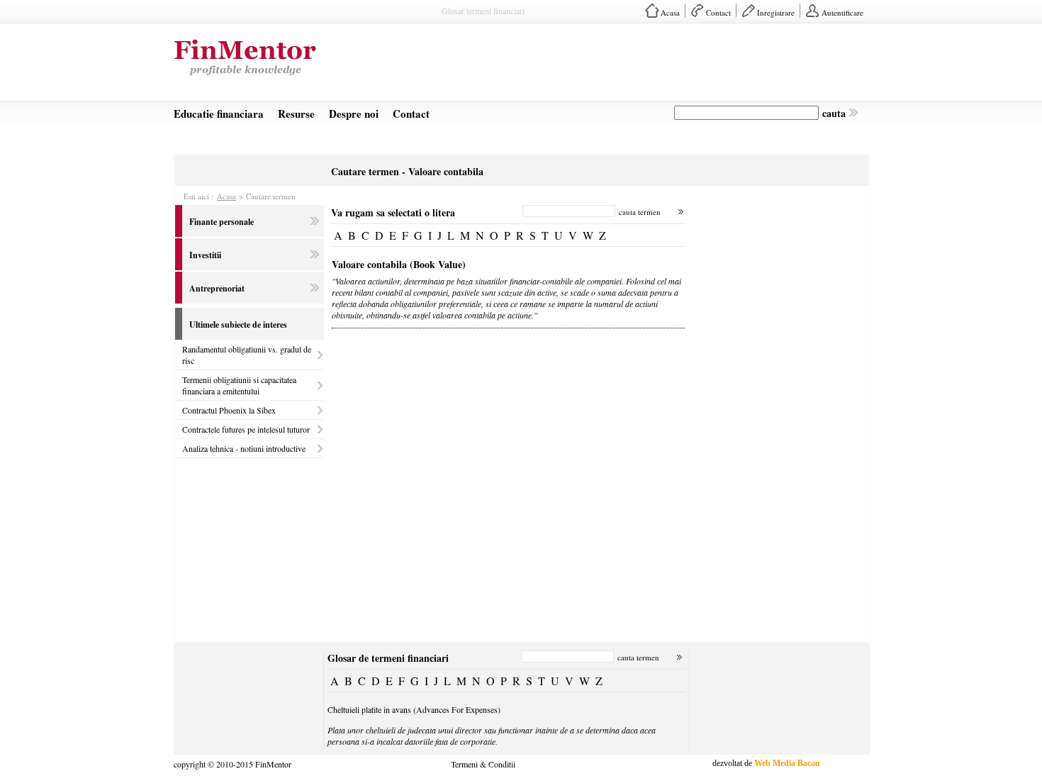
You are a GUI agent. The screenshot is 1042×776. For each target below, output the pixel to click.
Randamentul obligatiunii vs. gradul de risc (246, 354)
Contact (718, 12)
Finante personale (221, 222)
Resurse (296, 113)
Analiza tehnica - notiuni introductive (244, 448)
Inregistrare (776, 12)
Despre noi (354, 113)
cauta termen (640, 211)
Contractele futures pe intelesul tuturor (246, 429)
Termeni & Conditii (483, 763)
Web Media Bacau (787, 763)
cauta (834, 113)
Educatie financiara (219, 113)
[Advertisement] (610, 67)
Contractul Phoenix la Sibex (229, 410)
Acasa (670, 12)
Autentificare (842, 12)
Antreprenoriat (217, 288)
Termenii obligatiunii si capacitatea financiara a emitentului (239, 385)
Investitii (205, 255)
